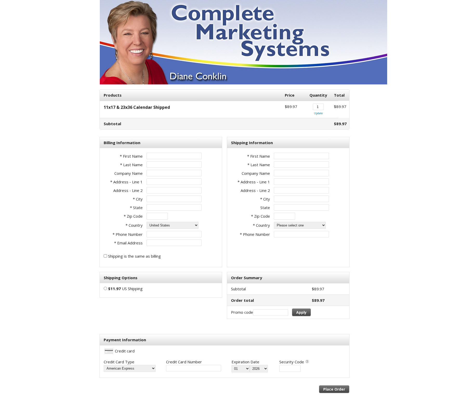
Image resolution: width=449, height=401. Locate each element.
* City (138, 199)
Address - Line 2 (128, 190)
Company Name (128, 173)
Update (318, 113)
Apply (301, 312)
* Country (134, 225)
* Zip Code (133, 216)
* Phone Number (255, 234)
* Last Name (131, 164)
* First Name (131, 156)
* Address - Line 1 (126, 181)
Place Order (334, 389)
